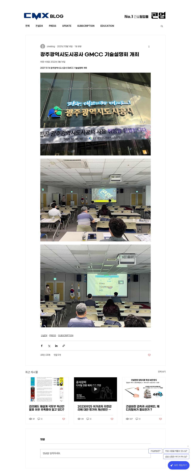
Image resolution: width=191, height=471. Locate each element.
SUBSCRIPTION (85, 25)
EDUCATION (107, 25)
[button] (161, 26)
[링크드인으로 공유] (56, 345)
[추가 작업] (149, 46)
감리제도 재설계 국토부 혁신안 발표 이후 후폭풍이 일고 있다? (46, 408)
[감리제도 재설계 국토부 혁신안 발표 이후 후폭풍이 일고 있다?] (47, 389)
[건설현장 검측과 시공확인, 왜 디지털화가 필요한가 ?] (143, 389)
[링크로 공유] (63, 345)
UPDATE (66, 25)
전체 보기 (162, 371)
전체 (27, 25)
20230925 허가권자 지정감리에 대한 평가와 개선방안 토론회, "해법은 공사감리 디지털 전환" (95, 408)
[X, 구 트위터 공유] (49, 345)
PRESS (52, 25)
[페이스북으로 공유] (41, 345)
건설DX (39, 25)
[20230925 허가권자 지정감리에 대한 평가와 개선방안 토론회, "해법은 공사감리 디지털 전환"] (95, 389)
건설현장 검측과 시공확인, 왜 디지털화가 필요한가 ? (142, 408)
